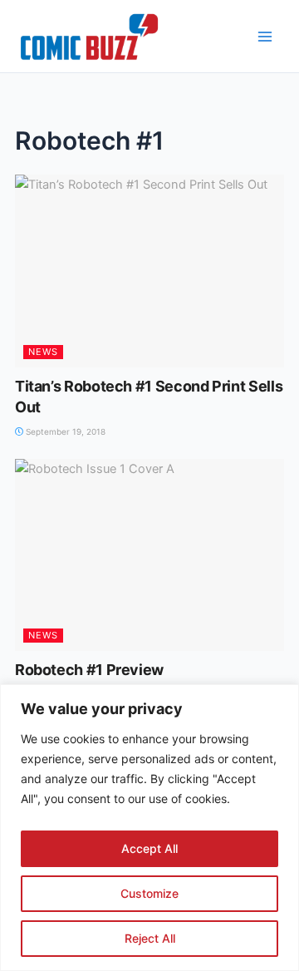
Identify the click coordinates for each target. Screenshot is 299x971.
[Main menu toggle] (265, 36)
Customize (149, 893)
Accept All (149, 848)
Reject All (150, 938)
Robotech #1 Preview (89, 669)
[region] (149, 827)
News (43, 351)
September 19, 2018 (64, 431)
